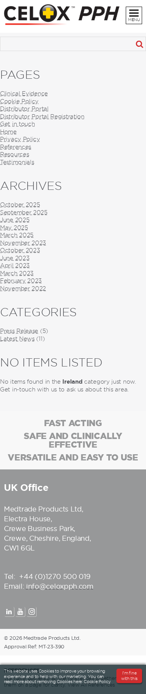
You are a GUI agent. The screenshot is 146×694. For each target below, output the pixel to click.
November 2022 (23, 288)
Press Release (19, 331)
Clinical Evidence (24, 93)
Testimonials (17, 162)
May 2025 (14, 228)
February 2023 (21, 281)
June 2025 (14, 220)
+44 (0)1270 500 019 (54, 576)
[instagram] (32, 612)
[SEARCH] (139, 44)
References (15, 147)
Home (8, 132)
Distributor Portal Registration (42, 116)
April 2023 (15, 265)
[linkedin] (9, 612)
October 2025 (20, 205)
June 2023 (14, 258)
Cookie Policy (19, 101)
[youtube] (20, 612)
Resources (14, 154)
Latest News (17, 339)
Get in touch (17, 124)
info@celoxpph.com (59, 586)
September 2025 (23, 212)
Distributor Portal (24, 109)
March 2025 (16, 235)
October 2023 (20, 250)
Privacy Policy (20, 139)
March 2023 (16, 273)
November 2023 (23, 243)
